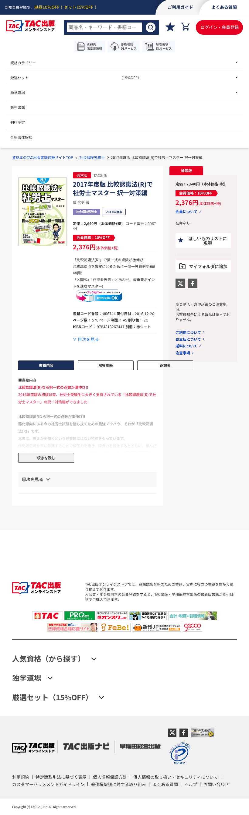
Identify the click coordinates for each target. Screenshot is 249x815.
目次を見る (88, 339)
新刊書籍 (17, 107)
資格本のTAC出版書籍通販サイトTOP (42, 157)
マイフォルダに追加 (208, 266)
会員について (186, 211)
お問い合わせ (216, 784)
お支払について (188, 339)
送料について (186, 345)
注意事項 (183, 352)
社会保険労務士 (92, 157)
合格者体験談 (21, 137)
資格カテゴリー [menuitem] (23, 62)
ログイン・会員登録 (219, 27)
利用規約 (20, 777)
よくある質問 (165, 784)
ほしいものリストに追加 (208, 240)
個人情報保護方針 (110, 777)
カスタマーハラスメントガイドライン (48, 784)
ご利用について (188, 332)
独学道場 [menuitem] (17, 92)
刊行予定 (17, 122)
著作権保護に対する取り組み (118, 784)
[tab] (186, 170)
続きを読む (46, 458)
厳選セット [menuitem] (75, 77)
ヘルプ (190, 784)
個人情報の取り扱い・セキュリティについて (175, 777)
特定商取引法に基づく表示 (61, 777)
